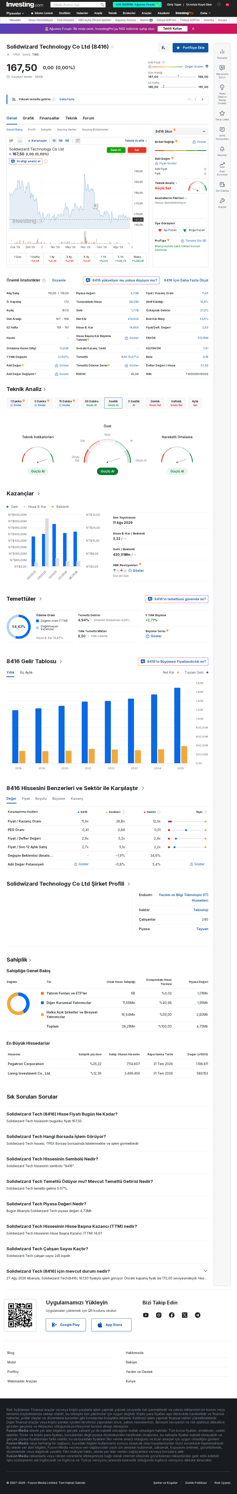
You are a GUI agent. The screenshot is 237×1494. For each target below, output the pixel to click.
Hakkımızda (134, 1353)
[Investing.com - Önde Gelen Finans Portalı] (24, 4)
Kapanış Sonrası (125, 20)
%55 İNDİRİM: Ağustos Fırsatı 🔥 (137, 4)
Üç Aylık (26, 672)
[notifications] (219, 4)
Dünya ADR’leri (166, 20)
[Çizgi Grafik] (19, 140)
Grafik (28, 118)
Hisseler (15, 20)
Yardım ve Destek (139, 1372)
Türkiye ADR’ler (190, 20)
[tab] (17, 403)
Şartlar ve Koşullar (165, 1483)
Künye (131, 1381)
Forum (88, 118)
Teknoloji (200, 910)
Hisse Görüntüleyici (40, 20)
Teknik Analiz (24, 389)
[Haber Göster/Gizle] (77, 140)
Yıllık (10, 672)
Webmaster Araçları (22, 1381)
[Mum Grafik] (11, 140)
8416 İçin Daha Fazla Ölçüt (186, 280)
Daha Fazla (66, 99)
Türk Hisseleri (65, 20)
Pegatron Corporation (26, 1064)
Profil (31, 129)
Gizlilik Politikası (196, 1483)
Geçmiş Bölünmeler (95, 129)
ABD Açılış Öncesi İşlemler (94, 20)
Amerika (209, 20)
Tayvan (202, 929)
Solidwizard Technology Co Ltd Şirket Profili (65, 883)
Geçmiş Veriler (66, 129)
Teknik (71, 118)
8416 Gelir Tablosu (31, 661)
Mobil (11, 1362)
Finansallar (50, 118)
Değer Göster (194, 66)
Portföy (13, 1372)
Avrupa (222, 20)
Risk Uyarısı (222, 1483)
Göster (83, 864)
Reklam (131, 1362)
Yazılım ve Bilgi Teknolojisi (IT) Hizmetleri (183, 897)
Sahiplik (46, 129)
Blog (10, 1353)
